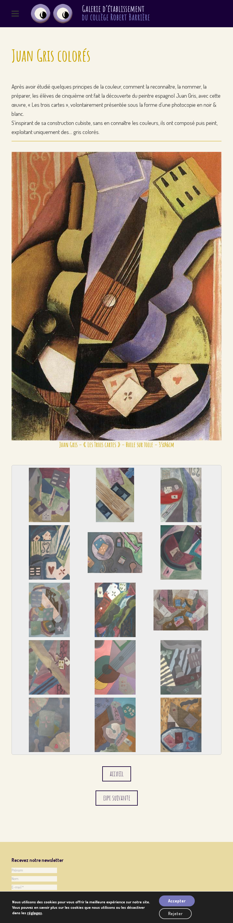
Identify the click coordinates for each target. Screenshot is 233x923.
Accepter (177, 900)
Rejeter (175, 913)
